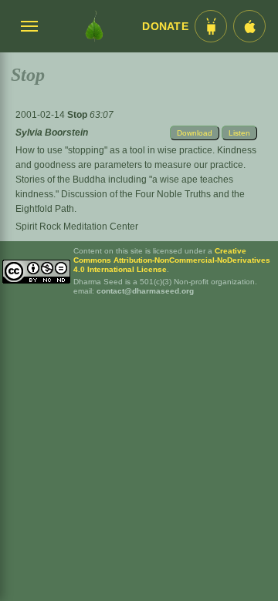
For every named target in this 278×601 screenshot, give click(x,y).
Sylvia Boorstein (51, 132)
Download (194, 133)
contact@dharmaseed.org (145, 291)
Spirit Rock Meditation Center (76, 226)
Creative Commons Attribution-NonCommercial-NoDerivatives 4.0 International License (171, 260)
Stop (78, 114)
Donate (165, 26)
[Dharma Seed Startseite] (94, 26)
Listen (239, 133)
